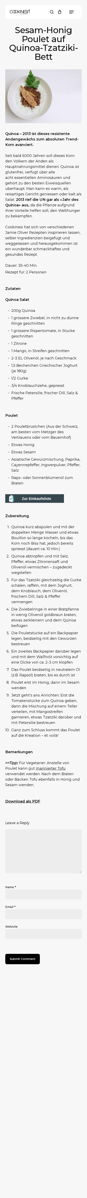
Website (11, 926)
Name (10, 887)
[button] (71, 12)
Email (10, 907)
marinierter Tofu (51, 768)
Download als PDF (22, 801)
